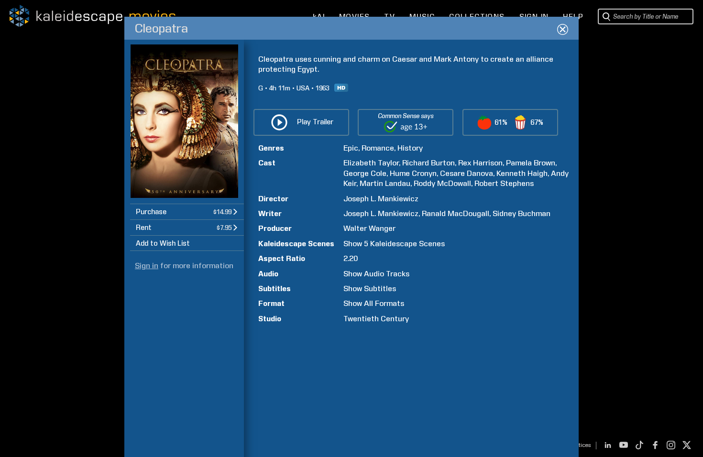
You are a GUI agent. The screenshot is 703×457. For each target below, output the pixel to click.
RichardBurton (428, 162)
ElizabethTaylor (371, 162)
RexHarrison (480, 162)
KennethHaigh (522, 173)
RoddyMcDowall (442, 183)
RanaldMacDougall (455, 213)
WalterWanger (369, 228)
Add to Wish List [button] (163, 243)
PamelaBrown (530, 162)
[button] (187, 211)
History (410, 147)
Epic (350, 147)
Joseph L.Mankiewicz (380, 198)
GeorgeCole (364, 173)
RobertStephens (504, 183)
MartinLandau (385, 183)
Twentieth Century (376, 318)
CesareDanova (466, 173)
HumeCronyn (413, 173)
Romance (378, 147)
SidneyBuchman (521, 213)
